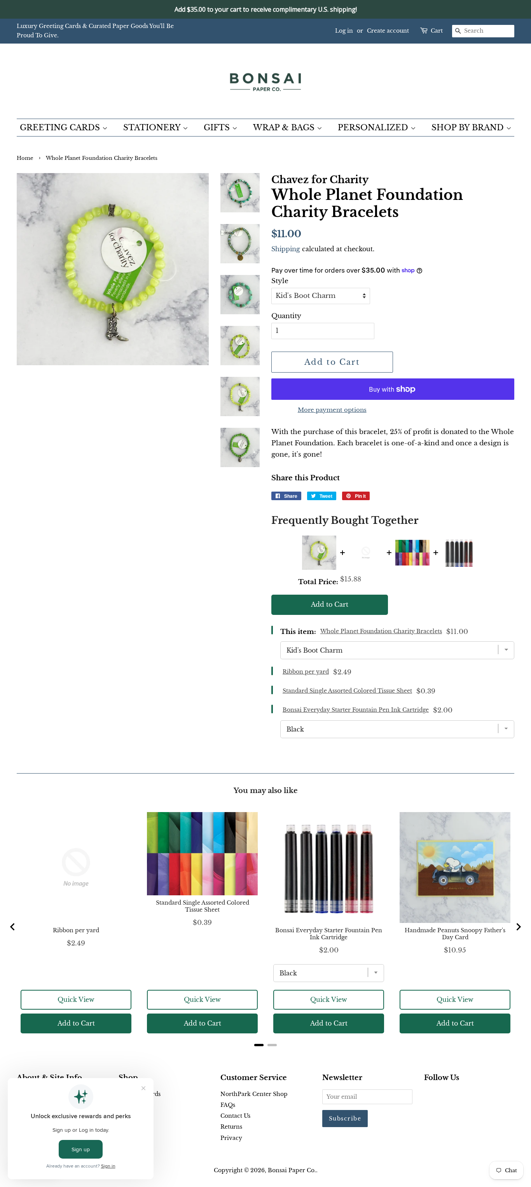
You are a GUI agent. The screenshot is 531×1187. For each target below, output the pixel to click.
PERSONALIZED (374, 127)
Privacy (231, 1137)
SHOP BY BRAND (468, 127)
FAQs (227, 1104)
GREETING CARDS (61, 127)
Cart (437, 30)
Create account (388, 30)
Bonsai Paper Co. (292, 1170)
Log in (344, 30)
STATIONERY (153, 127)
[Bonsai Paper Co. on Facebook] (428, 1095)
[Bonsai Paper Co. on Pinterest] (441, 1095)
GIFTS (218, 127)
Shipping (285, 249)
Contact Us (235, 1115)
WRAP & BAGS (285, 127)
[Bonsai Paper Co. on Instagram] (453, 1095)
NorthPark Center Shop (254, 1094)
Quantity (286, 316)
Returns (231, 1126)
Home (25, 158)
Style (279, 281)
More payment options (332, 409)
